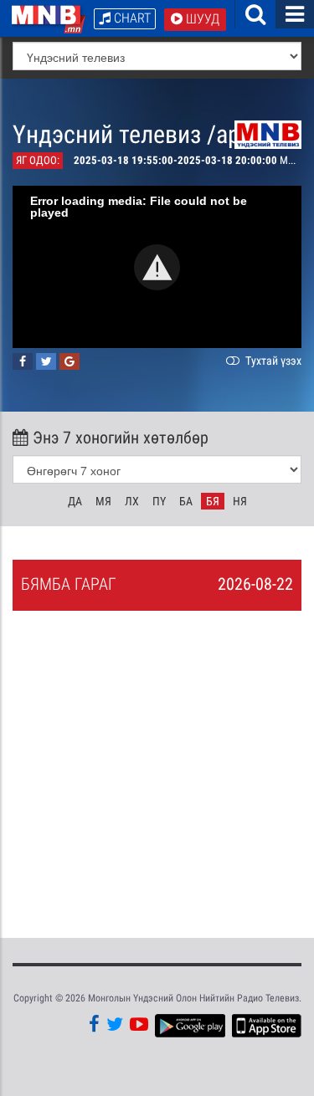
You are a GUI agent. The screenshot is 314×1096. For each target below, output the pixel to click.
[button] (157, 267)
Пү (159, 501)
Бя (212, 501)
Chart (131, 18)
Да (75, 501)
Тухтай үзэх (272, 360)
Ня (240, 501)
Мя (103, 501)
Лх (132, 501)
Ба (186, 501)
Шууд (201, 19)
